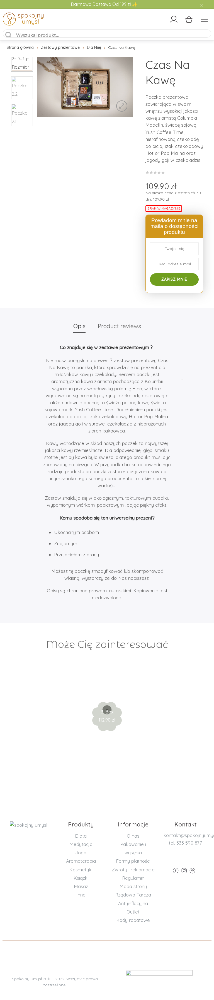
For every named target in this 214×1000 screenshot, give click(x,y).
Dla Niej (94, 47)
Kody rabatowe (133, 920)
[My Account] (173, 19)
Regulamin (133, 878)
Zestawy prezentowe (60, 47)
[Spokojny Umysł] (28, 20)
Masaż (81, 886)
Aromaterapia (81, 861)
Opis (79, 326)
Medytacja (81, 844)
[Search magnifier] (8, 35)
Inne (81, 895)
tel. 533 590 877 (185, 843)
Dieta (81, 836)
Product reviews (119, 326)
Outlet (133, 912)
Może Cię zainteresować (107, 644)
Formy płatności (133, 861)
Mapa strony (133, 886)
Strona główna (20, 47)
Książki (81, 878)
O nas (133, 836)
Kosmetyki (80, 869)
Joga (80, 852)
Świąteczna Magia (107, 693)
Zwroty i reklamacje (133, 869)
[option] (85, 87)
